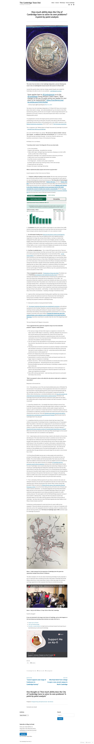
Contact (57, 2)
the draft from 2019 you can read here (36, 129)
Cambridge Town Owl (32, 670)
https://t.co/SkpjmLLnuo (55, 100)
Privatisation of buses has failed (51, 273)
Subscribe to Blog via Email (27, 724)
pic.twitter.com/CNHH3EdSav (37, 102)
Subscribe (23, 734)
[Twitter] (71, 4)
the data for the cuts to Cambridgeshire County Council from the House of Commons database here (47, 190)
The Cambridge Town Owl (30, 2)
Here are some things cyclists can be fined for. (54, 234)
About (53, 2)
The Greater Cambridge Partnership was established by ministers (44, 306)
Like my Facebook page (33, 624)
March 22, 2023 (48, 104)
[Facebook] (69, 4)
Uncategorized (49, 670)
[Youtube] (73, 4)
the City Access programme (60, 124)
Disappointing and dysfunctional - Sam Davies (42, 701)
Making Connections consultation (34, 124)
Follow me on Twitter (33, 622)
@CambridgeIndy (49, 94)
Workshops (62, 2)
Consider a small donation (34, 626)
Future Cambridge (70, 2)
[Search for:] (65, 715)
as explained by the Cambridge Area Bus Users (46, 275)
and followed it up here (55, 91)
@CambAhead (32, 96)
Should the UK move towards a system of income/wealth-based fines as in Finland (46, 429)
